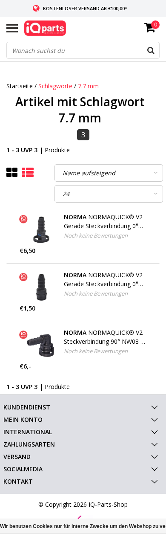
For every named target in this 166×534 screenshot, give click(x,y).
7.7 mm (88, 86)
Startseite (19, 86)
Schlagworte (55, 86)
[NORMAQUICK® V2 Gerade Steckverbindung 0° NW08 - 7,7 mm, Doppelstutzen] (39, 287)
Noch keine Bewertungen (96, 235)
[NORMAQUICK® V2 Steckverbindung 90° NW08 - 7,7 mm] (39, 345)
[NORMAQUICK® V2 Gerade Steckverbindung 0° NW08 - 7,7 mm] (39, 229)
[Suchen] (150, 50)
